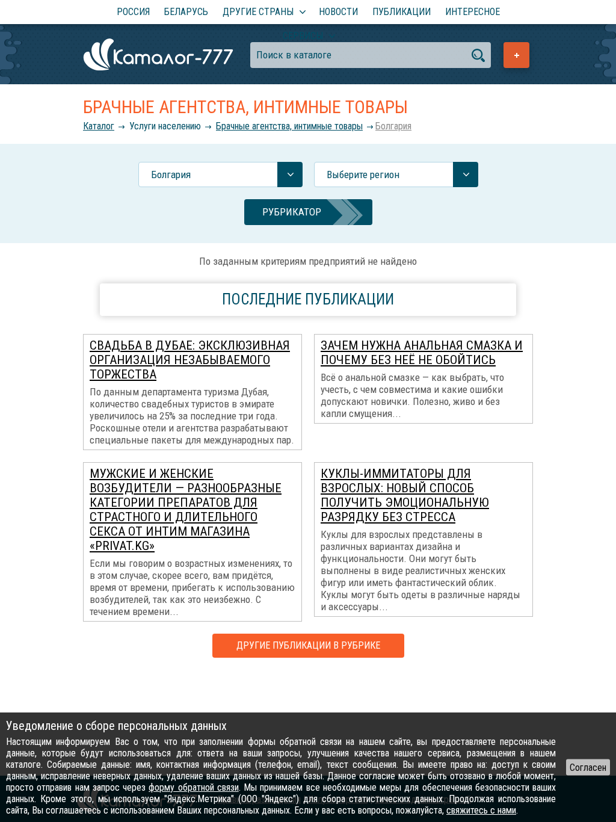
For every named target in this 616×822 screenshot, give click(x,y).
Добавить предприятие (516, 55)
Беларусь (186, 11)
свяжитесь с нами (481, 810)
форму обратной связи (194, 787)
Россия (133, 11)
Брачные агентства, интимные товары (289, 126)
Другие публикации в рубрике (308, 645)
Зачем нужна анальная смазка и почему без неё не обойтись (422, 352)
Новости (338, 11)
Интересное (472, 11)
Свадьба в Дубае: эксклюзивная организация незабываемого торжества (190, 360)
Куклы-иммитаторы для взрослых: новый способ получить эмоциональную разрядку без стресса (405, 495)
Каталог (98, 126)
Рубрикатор (291, 212)
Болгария (393, 126)
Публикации (401, 11)
